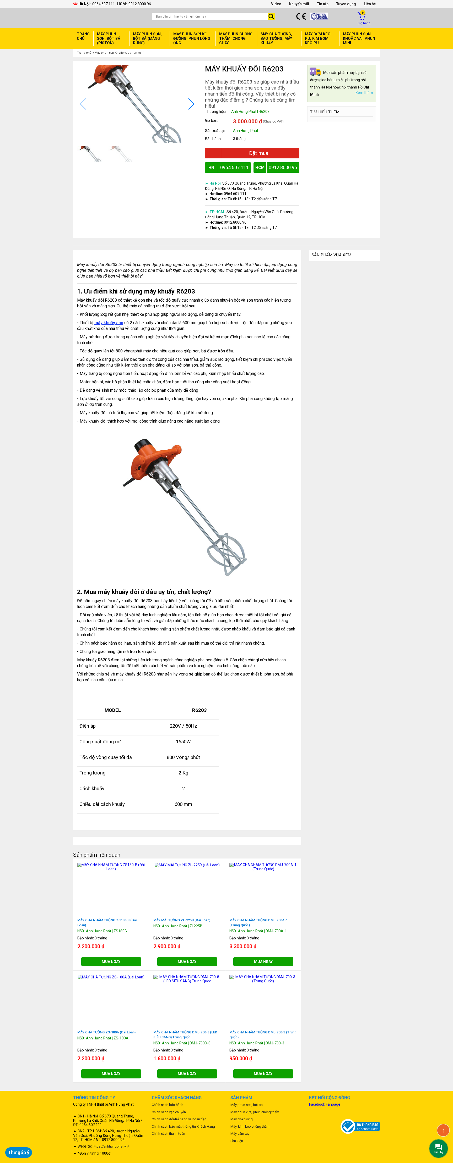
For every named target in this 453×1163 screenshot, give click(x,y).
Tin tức (322, 4)
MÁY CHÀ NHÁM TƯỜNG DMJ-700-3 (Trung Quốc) (262, 1034)
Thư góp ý (18, 1152)
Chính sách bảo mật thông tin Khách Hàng (183, 1126)
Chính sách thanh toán (168, 1134)
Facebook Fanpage (324, 1104)
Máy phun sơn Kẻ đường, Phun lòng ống (191, 38)
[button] (191, 104)
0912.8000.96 (139, 4)
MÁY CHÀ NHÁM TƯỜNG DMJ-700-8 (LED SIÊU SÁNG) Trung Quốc (185, 1034)
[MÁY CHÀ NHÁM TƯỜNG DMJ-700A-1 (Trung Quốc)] (263, 867)
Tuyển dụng (346, 4)
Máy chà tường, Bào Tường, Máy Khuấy (276, 38)
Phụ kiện (236, 1141)
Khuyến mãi (299, 4)
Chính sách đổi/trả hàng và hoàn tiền (179, 1119)
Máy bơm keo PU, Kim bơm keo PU (318, 38)
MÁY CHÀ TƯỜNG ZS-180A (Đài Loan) (106, 1032)
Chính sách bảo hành (167, 1105)
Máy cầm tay (239, 1134)
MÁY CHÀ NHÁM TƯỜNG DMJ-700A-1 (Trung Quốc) (258, 922)
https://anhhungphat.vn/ (111, 1146)
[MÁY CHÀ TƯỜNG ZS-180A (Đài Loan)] (111, 977)
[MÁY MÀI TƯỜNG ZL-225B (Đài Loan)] (187, 865)
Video (276, 4)
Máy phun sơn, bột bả (246, 1105)
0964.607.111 (103, 4)
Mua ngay (111, 962)
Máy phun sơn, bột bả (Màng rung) (147, 38)
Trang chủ (83, 36)
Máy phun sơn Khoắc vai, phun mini (119, 52)
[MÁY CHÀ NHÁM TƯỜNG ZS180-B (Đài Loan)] (111, 867)
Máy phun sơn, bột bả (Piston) (108, 38)
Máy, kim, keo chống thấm (249, 1126)
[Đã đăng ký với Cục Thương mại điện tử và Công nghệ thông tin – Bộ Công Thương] (360, 1126)
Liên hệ (370, 4)
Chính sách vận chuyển (169, 1112)
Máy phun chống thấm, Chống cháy (235, 38)
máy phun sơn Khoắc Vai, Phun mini (359, 38)
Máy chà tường (241, 1119)
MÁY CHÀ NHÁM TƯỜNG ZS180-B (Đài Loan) (107, 922)
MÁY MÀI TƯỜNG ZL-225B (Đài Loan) (181, 920)
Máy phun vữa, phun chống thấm (254, 1112)
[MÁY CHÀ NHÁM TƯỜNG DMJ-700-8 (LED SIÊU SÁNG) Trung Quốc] (187, 979)
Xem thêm (364, 93)
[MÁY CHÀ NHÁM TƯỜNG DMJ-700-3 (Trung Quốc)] (263, 979)
